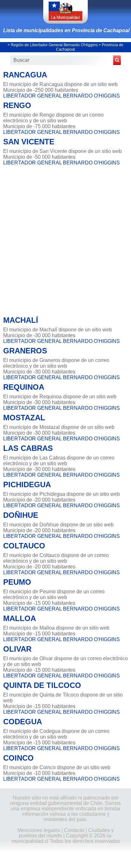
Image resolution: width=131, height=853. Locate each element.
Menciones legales (38, 830)
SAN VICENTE (28, 141)
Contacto (74, 830)
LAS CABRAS (28, 448)
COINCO (18, 758)
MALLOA (19, 618)
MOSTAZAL (24, 417)
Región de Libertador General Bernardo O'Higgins (54, 45)
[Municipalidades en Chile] (65, 12)
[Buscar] (117, 60)
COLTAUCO (24, 545)
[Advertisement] (65, 239)
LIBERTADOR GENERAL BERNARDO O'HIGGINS (61, 95)
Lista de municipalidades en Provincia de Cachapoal (66, 30)
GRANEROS (25, 350)
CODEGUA (22, 721)
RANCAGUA (25, 74)
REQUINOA (23, 387)
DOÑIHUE (20, 515)
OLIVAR (17, 649)
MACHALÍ (20, 320)
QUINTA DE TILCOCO (42, 685)
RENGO (17, 105)
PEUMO (17, 582)
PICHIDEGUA (27, 484)
